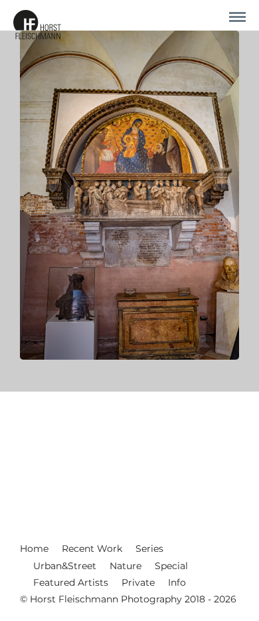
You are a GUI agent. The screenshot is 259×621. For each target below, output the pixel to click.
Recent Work (92, 549)
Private (138, 582)
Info (177, 582)
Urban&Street (64, 566)
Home (34, 549)
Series (149, 549)
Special (171, 566)
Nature (125, 566)
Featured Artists (70, 582)
